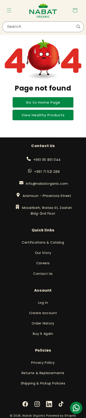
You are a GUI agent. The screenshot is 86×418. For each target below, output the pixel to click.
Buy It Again (43, 333)
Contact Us (43, 273)
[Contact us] (76, 408)
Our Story (43, 252)
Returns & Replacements (43, 373)
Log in (43, 302)
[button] (9, 10)
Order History (43, 323)
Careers (43, 263)
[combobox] (43, 27)
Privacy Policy (43, 362)
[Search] (78, 27)
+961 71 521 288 (47, 171)
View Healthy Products (43, 115)
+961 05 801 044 (47, 159)
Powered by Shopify (61, 416)
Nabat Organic (33, 416)
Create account (43, 313)
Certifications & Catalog (43, 242)
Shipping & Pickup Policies (43, 383)
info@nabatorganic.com (47, 183)
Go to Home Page (43, 102)
